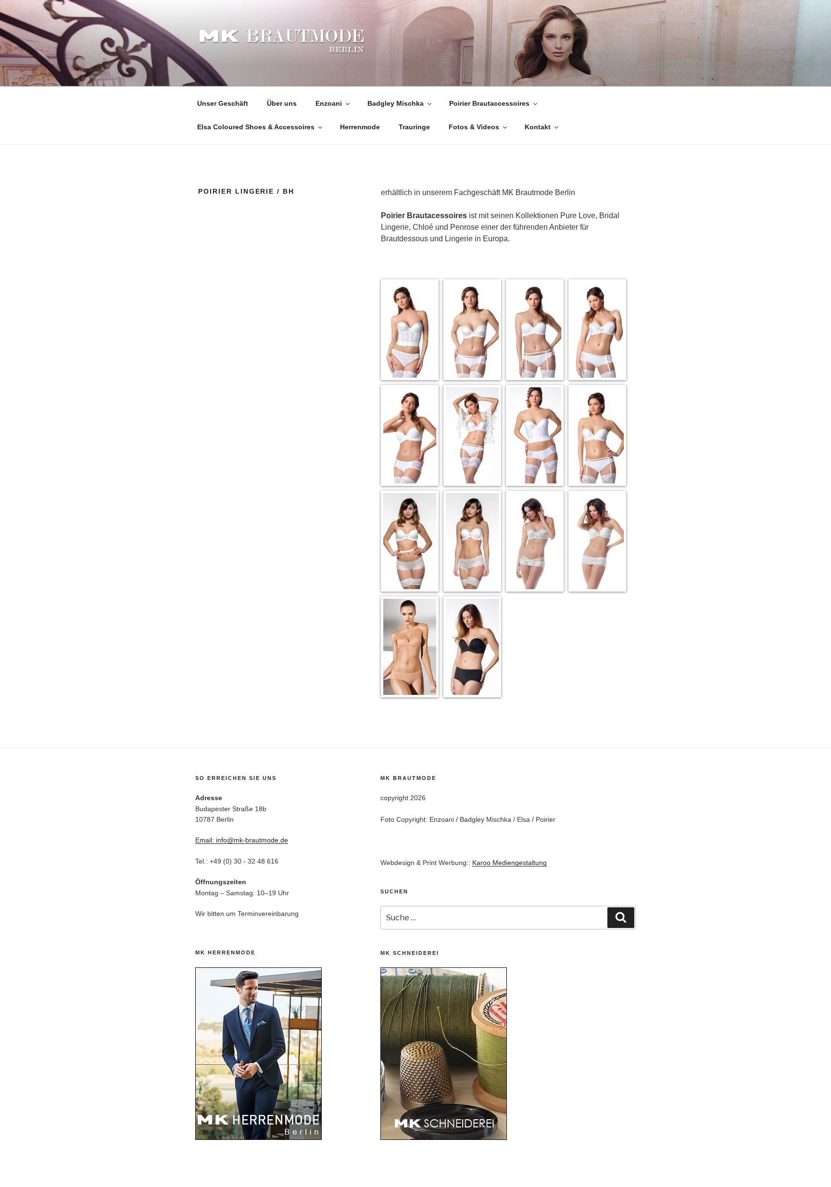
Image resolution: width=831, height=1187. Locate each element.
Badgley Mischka (395, 103)
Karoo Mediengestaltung (509, 862)
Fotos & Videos (474, 127)
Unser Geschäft (222, 103)
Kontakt (538, 127)
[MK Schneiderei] (443, 1137)
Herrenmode (360, 127)
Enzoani (328, 103)
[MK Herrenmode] (258, 1137)
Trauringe (414, 127)
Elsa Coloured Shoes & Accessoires (256, 127)
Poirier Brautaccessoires (489, 103)
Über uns (282, 103)
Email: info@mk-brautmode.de (241, 840)
